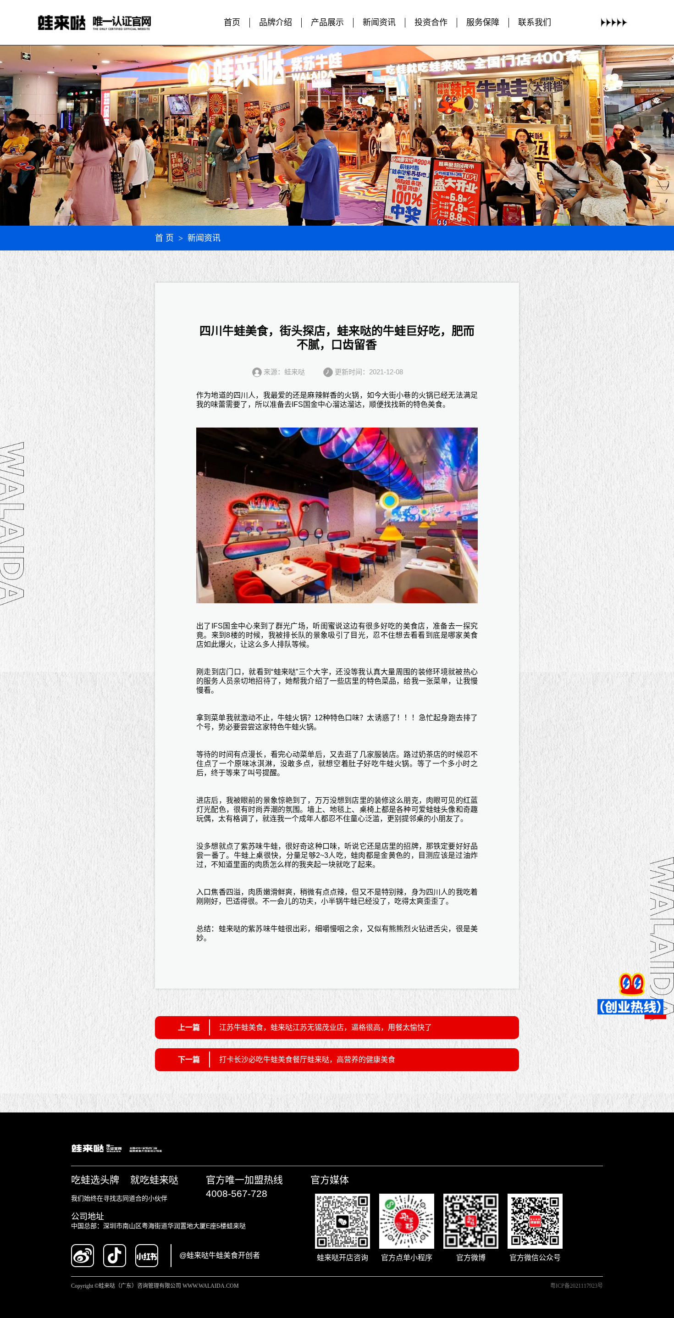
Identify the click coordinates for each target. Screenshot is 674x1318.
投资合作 (430, 22)
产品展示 (327, 22)
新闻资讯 (379, 22)
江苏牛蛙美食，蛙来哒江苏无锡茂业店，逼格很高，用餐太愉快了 (325, 1027)
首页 (232, 22)
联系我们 (534, 22)
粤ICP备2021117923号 (576, 1286)
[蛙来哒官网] (103, 22)
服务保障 (482, 22)
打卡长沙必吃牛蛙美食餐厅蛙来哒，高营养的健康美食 (307, 1059)
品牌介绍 (275, 22)
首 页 (164, 238)
